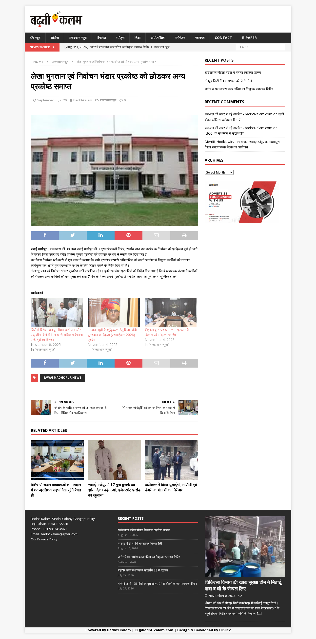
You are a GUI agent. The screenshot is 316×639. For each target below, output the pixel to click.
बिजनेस (101, 37)
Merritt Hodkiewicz (220, 141)
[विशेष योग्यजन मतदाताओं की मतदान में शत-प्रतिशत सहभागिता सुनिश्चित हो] (57, 460)
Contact (223, 37)
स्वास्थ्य (200, 37)
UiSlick (225, 630)
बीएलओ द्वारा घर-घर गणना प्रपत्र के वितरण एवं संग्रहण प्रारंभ (167, 332)
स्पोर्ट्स (120, 37)
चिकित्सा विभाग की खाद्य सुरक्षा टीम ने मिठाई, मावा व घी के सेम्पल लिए (243, 585)
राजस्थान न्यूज (78, 37)
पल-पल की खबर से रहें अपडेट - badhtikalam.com (238, 114)
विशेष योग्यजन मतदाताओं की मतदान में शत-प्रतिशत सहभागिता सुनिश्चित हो (56, 490)
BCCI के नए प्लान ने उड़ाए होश (224, 133)
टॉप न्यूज (35, 37)
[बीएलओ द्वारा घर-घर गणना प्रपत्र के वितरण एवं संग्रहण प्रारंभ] (171, 312)
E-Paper (249, 37)
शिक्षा (137, 37)
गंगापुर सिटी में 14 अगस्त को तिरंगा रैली (229, 80)
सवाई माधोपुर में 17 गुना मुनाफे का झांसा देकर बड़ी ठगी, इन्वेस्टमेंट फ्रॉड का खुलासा (114, 490)
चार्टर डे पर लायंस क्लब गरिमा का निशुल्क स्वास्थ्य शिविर (239, 89)
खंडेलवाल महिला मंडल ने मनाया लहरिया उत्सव (233, 72)
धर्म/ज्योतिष (158, 37)
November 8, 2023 (222, 595)
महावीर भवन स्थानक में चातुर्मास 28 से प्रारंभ (143, 570)
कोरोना (55, 37)
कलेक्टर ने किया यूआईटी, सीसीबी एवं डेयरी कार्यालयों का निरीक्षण (171, 487)
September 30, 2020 (52, 100)
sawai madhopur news (62, 377)
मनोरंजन (180, 37)
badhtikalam (82, 100)
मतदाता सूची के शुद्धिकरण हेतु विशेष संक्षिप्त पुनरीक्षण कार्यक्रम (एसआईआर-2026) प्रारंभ (113, 334)
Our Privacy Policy (44, 539)
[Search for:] (260, 47)
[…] (259, 613)
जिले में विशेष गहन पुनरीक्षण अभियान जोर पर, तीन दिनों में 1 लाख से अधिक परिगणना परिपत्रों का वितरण (57, 334)
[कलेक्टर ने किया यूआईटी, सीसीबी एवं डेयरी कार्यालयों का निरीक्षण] (171, 460)
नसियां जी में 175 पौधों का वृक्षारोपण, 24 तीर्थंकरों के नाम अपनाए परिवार (157, 583)
